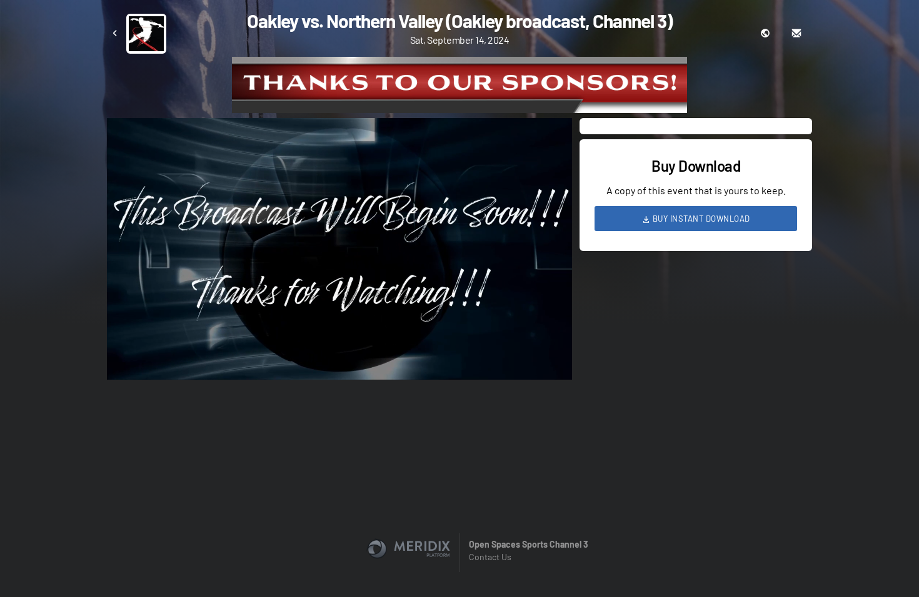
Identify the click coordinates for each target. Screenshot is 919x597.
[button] (343, 252)
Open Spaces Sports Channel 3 (528, 544)
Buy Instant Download (700, 219)
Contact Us (490, 556)
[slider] (339, 334)
